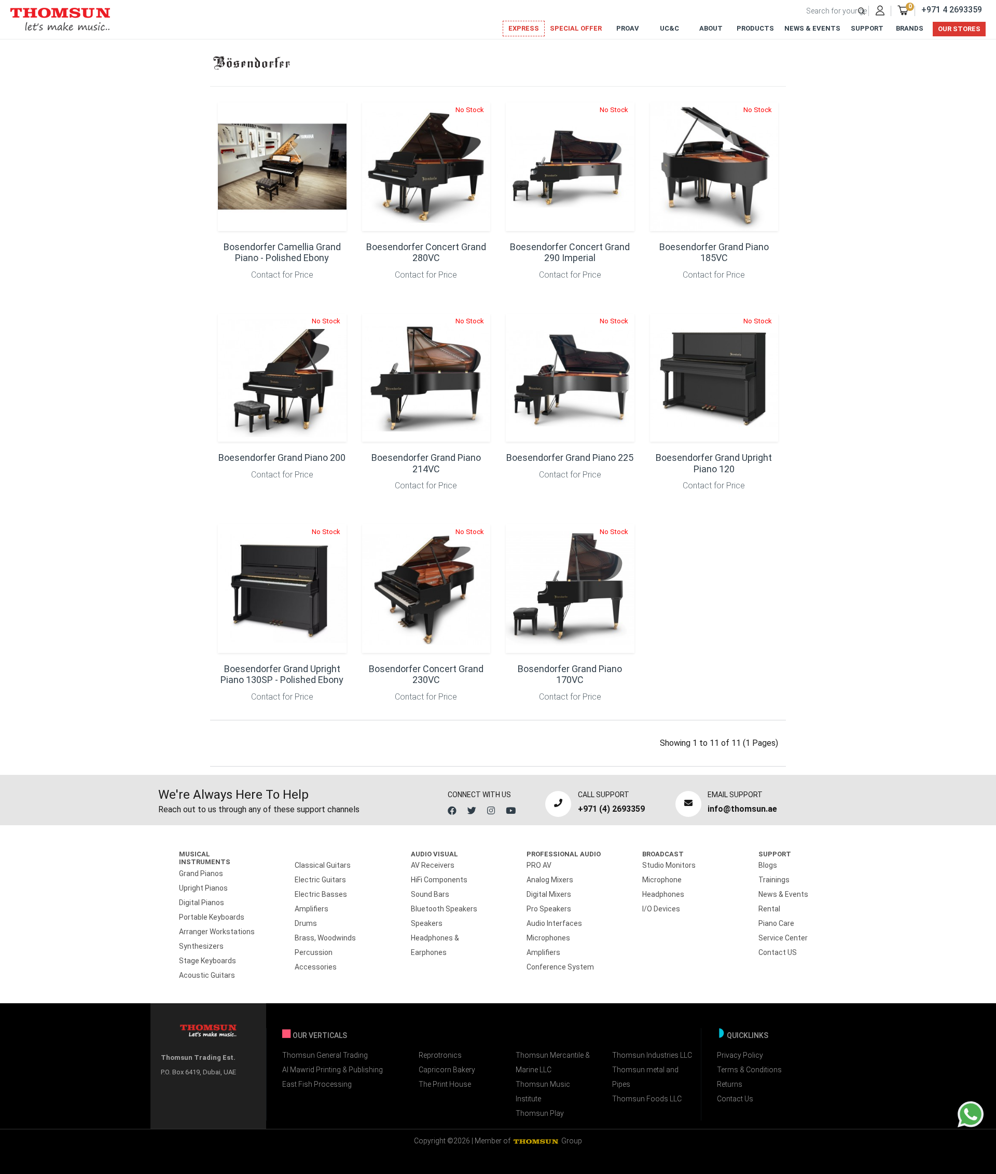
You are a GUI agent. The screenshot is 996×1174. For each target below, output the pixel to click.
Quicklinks (747, 1035)
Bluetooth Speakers (444, 909)
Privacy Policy (740, 1055)
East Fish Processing (317, 1084)
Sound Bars (430, 894)
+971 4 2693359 (951, 10)
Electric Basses (321, 894)
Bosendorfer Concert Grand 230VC (426, 674)
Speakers (426, 923)
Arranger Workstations (217, 931)
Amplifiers (311, 909)
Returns (729, 1084)
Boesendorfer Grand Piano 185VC (714, 252)
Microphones (548, 938)
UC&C (669, 28)
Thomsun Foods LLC (647, 1099)
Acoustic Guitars (207, 975)
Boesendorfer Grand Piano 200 (281, 457)
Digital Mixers (549, 894)
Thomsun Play (540, 1113)
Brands (909, 28)
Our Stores (959, 29)
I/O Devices (661, 909)
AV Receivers (432, 865)
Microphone (662, 880)
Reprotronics (440, 1055)
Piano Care (776, 923)
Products (755, 28)
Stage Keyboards (207, 961)
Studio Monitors (669, 865)
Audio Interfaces (554, 923)
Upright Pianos (203, 888)
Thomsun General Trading (325, 1055)
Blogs (767, 865)
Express (523, 28)
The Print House (445, 1084)
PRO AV (539, 865)
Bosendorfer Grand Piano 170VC (570, 674)
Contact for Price (282, 275)
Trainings (774, 880)
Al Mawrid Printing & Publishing (332, 1070)
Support (867, 28)
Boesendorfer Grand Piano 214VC (426, 463)
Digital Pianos (201, 902)
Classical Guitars (323, 865)
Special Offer (576, 28)
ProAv (627, 28)
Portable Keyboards (211, 917)
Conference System (560, 967)
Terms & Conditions (749, 1070)
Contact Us (735, 1099)
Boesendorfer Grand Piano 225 (569, 457)
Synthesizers (201, 946)
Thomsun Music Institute (543, 1091)
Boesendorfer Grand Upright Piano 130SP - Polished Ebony (281, 674)
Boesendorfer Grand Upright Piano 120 (714, 463)
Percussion (314, 952)
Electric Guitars (320, 880)
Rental (769, 909)
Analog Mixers (550, 880)
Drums (306, 923)
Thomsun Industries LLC (652, 1055)
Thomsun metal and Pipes (645, 1077)
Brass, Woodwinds (325, 938)
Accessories (316, 967)
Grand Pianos (201, 873)
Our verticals (320, 1035)
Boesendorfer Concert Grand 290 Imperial (570, 252)
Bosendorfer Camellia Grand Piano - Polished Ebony (282, 252)
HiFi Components (439, 880)
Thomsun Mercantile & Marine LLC (553, 1062)
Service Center (783, 938)
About (711, 28)
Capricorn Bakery (447, 1070)
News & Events (812, 28)
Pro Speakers (549, 909)
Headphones (663, 894)
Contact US (777, 952)
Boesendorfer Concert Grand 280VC (426, 252)
